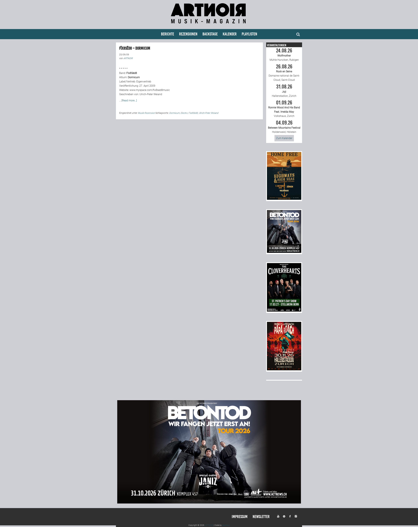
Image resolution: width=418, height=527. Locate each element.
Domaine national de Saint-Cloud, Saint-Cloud (284, 73)
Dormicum (174, 113)
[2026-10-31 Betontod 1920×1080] (209, 502)
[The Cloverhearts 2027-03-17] (284, 310)
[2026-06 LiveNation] (284, 198)
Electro (184, 113)
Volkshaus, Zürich (284, 109)
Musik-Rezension (146, 113)
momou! (226, 525)
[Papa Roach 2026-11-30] (284, 369)
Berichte (167, 34)
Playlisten (249, 34)
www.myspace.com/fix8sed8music (149, 90)
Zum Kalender (284, 138)
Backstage (210, 34)
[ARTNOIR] (209, 24)
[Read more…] (129, 100)
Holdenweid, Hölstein (284, 127)
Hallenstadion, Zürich (284, 90)
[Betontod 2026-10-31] (284, 251)
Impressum (240, 516)
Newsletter (261, 516)
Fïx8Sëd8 (193, 113)
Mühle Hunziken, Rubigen (284, 54)
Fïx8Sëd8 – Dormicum (134, 48)
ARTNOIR (209, 525)
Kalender (230, 34)
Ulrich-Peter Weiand (208, 113)
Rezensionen (188, 34)
